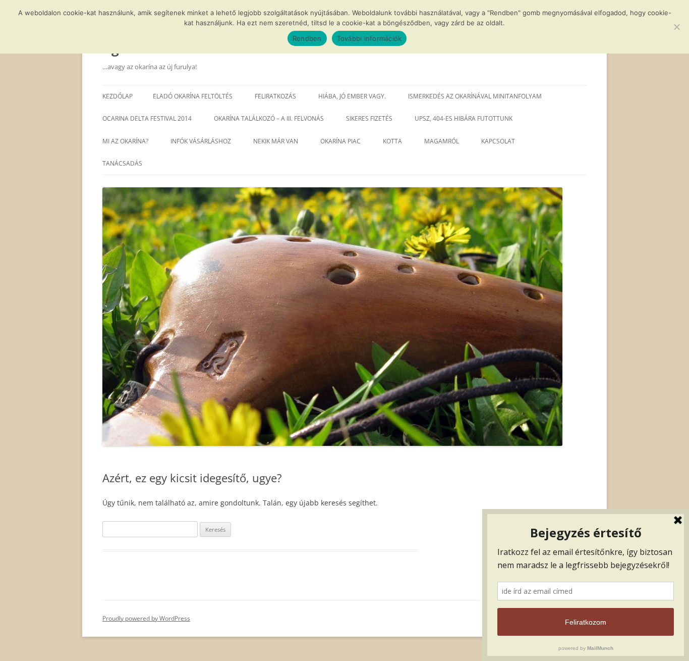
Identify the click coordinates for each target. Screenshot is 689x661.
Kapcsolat (498, 141)
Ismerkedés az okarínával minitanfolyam (475, 96)
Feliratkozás (275, 96)
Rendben (307, 38)
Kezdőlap (117, 96)
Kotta (392, 141)
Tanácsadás (122, 163)
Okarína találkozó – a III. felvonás (269, 118)
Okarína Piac (340, 141)
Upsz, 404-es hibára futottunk (463, 118)
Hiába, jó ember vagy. (352, 96)
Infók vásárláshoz (200, 141)
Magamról (441, 141)
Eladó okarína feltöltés (193, 96)
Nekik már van (275, 141)
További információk (369, 38)
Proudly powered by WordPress (146, 618)
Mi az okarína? (125, 141)
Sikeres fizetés (369, 118)
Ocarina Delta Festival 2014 (147, 118)
